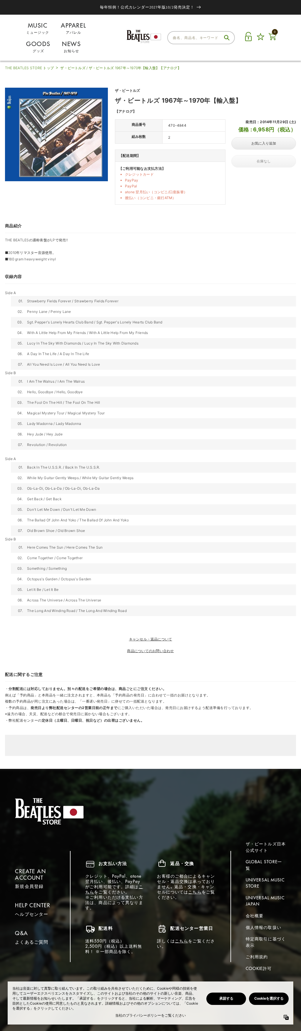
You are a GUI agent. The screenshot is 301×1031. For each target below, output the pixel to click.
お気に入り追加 (263, 143)
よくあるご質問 (31, 942)
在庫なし (264, 161)
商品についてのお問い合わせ (150, 651)
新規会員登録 (29, 886)
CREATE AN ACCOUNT (30, 874)
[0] (272, 40)
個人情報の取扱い (263, 927)
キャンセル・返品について (150, 639)
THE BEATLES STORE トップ (29, 68)
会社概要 (254, 915)
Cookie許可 (259, 968)
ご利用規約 (257, 956)
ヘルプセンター (31, 914)
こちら (194, 892)
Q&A (21, 933)
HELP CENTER (32, 905)
